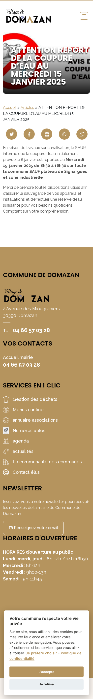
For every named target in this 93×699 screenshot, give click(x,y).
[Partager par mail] (46, 134)
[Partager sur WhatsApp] (64, 134)
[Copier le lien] (82, 134)
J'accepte (46, 672)
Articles (27, 107)
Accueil (9, 107)
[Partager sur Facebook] (29, 134)
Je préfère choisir (41, 653)
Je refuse (46, 684)
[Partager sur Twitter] (11, 134)
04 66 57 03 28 (31, 330)
